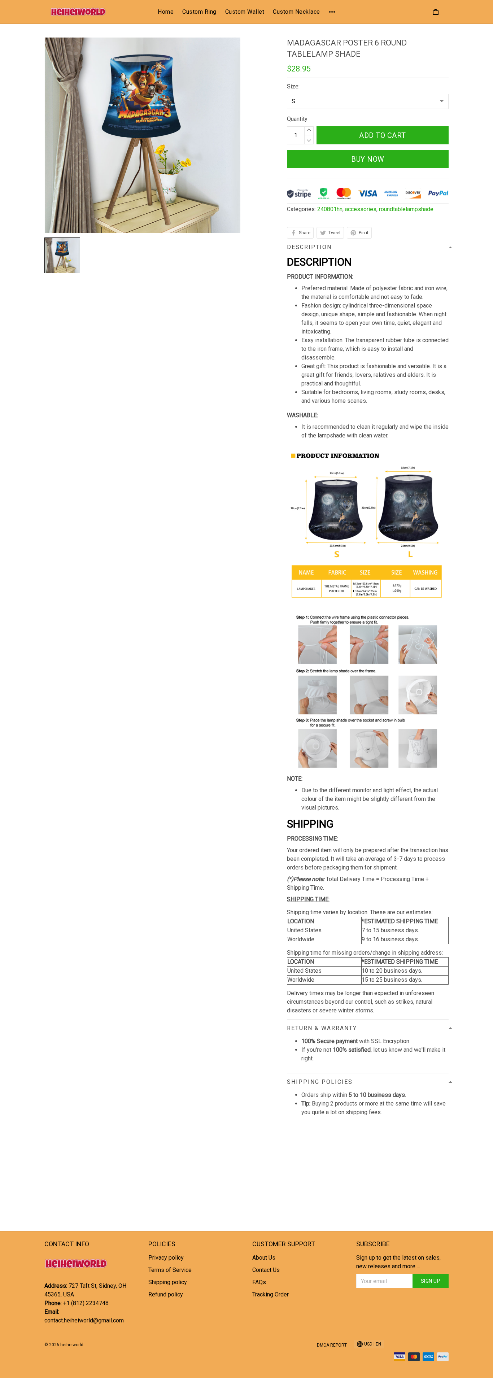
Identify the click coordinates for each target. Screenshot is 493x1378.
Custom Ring (199, 11)
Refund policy (165, 1294)
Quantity (297, 118)
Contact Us (266, 1269)
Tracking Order (270, 1294)
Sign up (431, 1281)
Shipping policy (167, 1282)
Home (166, 11)
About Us (263, 1257)
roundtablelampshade (406, 209)
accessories (360, 209)
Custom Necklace (296, 11)
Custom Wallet (245, 11)
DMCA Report (332, 1345)
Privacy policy (166, 1257)
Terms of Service (170, 1269)
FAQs (259, 1282)
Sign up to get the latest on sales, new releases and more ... (398, 1262)
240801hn (330, 209)
